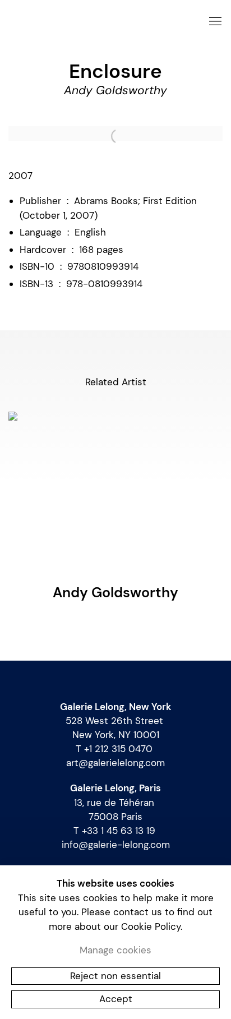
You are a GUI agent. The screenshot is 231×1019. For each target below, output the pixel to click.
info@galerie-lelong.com (116, 844)
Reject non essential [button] (115, 975)
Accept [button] (115, 999)
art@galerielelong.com (115, 763)
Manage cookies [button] (115, 950)
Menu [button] (214, 21)
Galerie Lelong (101, 21)
